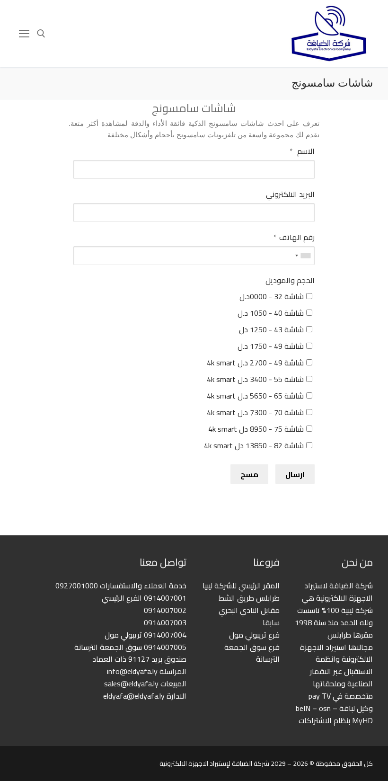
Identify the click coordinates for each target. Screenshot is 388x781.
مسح (249, 474)
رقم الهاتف (297, 237)
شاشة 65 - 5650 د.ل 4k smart (255, 396)
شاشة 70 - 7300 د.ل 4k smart (255, 412)
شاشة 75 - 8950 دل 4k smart (256, 429)
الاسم (305, 151)
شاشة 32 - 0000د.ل (271, 296)
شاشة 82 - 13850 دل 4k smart (254, 445)
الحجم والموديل (290, 280)
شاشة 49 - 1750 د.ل (271, 346)
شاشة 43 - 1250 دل (271, 329)
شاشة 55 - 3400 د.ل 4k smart (255, 379)
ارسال (295, 474)
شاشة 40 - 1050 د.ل (271, 313)
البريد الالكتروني (290, 194)
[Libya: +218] (303, 256)
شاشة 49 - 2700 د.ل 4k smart (255, 362)
